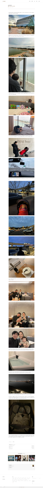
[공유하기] (10, 441)
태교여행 (16, 481)
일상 (11, 444)
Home (29, 1)
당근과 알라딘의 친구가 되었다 (11, 445)
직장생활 (13, 481)
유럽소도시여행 (14, 480)
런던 (16, 480)
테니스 (27, 480)
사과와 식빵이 (19, 480)
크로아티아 (22, 480)
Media (32, 1)
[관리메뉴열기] (1, 486)
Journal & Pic (10, 444)
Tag (34, 1)
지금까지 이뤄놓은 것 (11, 446)
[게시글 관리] (11, 441)
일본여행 (30, 480)
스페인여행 (25, 480)
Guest (36, 1)
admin (39, 1)
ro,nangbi (4, 1)
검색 (39, 478)
